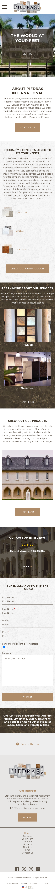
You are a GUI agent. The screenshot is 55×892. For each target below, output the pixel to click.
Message (7, 678)
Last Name (8, 634)
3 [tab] (28, 592)
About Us (27, 872)
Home (27, 858)
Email (5, 657)
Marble (19, 231)
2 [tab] (26, 592)
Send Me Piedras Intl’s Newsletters (20, 669)
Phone (6, 646)
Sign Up (28, 843)
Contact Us (27, 127)
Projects (27, 870)
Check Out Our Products (28, 268)
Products (27, 867)
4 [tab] (31, 592)
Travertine (21, 249)
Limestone (21, 212)
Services (27, 861)
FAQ (27, 875)
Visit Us (27, 53)
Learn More (27, 402)
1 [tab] (24, 592)
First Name (8, 623)
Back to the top (30, 769)
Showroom (27, 864)
